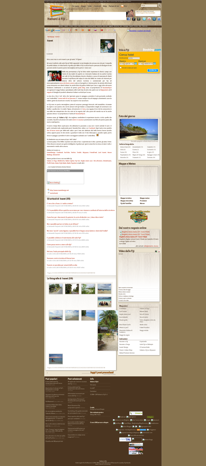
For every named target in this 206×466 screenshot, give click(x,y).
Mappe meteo (144, 198)
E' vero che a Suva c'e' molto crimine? (60, 204)
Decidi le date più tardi (129, 68)
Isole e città (105, 26)
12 (63, 273)
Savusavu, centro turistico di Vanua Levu (61, 258)
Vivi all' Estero (144, 314)
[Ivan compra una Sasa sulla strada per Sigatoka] (55, 293)
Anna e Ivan (124, 147)
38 (104, 368)
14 (66, 273)
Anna (84, 109)
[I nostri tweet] (144, 20)
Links (90, 6)
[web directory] (136, 444)
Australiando (123, 317)
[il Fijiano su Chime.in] (138, 20)
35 (99, 368)
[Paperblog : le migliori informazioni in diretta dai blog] (125, 439)
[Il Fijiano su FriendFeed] (159, 20)
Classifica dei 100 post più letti (54, 441)
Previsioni (143, 201)
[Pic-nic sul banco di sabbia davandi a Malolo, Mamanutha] (103, 306)
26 (84, 273)
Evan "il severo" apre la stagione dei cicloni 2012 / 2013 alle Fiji (55, 430)
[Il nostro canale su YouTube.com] (159, 251)
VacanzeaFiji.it (107, 88)
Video (140, 26)
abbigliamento (148, 246)
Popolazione (124, 155)
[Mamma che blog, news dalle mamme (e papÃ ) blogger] (141, 416)
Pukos (99, 414)
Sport (121, 26)
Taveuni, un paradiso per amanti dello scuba (62, 265)
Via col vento (144, 317)
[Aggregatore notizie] (131, 416)
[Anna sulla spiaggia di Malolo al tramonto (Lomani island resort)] (55, 363)
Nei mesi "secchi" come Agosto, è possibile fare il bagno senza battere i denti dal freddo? (77, 231)
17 (70, 273)
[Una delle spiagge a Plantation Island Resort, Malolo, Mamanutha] (87, 320)
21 (76, 273)
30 (91, 273)
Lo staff (92, 388)
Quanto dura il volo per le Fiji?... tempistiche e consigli (55, 389)
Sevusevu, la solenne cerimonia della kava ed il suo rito (55, 395)
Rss (125, 6)
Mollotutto (61, 161)
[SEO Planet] (145, 426)
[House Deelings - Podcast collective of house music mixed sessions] (53, 183)
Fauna (122, 152)
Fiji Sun (77, 161)
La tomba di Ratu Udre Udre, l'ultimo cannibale (54, 405)
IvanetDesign (51, 152)
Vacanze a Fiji (123, 341)
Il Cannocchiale (144, 347)
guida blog (81, 88)
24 (81, 273)
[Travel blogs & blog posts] (141, 429)
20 (75, 273)
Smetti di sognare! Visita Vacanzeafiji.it (145, 13)
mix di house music (53, 130)
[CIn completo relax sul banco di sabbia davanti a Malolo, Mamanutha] (103, 293)
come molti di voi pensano (67, 98)
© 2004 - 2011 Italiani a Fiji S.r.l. (99, 394)
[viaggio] (147, 420)
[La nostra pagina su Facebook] (128, 20)
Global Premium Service (126, 353)
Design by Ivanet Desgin (97, 409)
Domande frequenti (92, 26)
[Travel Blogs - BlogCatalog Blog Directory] (134, 423)
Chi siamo (75, 6)
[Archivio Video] (156, 251)
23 (79, 273)
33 (96, 368)
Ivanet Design (123, 347)
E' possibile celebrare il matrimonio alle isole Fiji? (64, 238)
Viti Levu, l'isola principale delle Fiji (59, 251)
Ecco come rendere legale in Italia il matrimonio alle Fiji (76, 422)
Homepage (50, 37)
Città (122, 149)
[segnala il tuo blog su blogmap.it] (129, 432)
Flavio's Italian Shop (125, 350)
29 (89, 273)
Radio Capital (70, 161)
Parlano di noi (114, 6)
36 (101, 368)
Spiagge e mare (152, 155)
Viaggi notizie (144, 330)
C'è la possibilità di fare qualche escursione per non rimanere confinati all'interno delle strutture (81, 210)
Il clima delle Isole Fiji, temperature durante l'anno (54, 382)
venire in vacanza (77, 120)
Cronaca (71, 26)
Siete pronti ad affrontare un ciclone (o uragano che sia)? (76, 429)
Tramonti (135, 157)
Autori (57, 37)
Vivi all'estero (98, 161)
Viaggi (83, 6)
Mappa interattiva (127, 201)
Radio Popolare (72, 163)
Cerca (153, 70)
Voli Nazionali (50, 401)
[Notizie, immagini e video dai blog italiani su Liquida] (137, 439)
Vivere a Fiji (144, 26)
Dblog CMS (93, 414)
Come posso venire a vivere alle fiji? (59, 245)
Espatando (143, 341)
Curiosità (84, 26)
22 (78, 273)
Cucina (75, 26)
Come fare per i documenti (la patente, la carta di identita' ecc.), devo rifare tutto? (75, 217)
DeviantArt (56, 155)
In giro (149, 152)
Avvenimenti (137, 147)
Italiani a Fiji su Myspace (147, 350)
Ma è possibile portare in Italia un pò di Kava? (62, 224)
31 (92, 273)
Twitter (73, 152)
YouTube (67, 152)
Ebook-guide (123, 320)
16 (69, 273)
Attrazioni (61, 26)
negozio (49, 92)
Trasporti (131, 26)
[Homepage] (57, 18)
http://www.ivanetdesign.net (59, 190)
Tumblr (79, 152)
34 (97, 368)
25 (83, 273)
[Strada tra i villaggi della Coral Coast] (71, 293)
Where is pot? (123, 327)
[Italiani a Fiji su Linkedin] (154, 20)
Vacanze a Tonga (124, 344)
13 (65, 273)
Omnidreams (107, 161)
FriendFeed (93, 152)
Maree (142, 203)
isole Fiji (142, 11)
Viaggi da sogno (124, 335)
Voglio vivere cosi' (87, 161)
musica (156, 246)
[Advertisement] (98, 15)
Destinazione (123, 58)
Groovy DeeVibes (64, 170)
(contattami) (54, 193)
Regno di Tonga (137, 155)
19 (73, 273)
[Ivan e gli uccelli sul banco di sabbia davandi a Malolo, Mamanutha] (71, 320)
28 (88, 273)
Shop (105, 6)
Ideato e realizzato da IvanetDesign (103, 464)
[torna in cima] (46, 373)
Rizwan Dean (144, 311)
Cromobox (122, 308)
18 (72, 273)
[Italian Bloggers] (126, 426)
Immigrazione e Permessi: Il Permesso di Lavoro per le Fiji (76, 400)
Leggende (111, 26)
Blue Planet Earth (125, 325)
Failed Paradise (144, 327)
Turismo (136, 26)
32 (94, 273)
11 (62, 273)
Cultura (79, 26)
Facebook (92, 128)
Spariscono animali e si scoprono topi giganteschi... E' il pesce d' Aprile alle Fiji (55, 418)
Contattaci (93, 391)
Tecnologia (125, 26)
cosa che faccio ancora (67, 83)
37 (102, 368)
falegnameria (104, 90)
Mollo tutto (143, 325)
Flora (134, 152)
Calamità (66, 26)
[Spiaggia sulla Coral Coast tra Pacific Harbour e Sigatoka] (87, 293)
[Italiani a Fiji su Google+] (133, 20)
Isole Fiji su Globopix (146, 344)
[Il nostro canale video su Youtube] (149, 20)
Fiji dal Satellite (126, 203)
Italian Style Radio (60, 163)
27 (86, 273)
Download (99, 26)
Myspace (85, 152)
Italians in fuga (52, 161)
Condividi (97, 6)
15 (67, 273)
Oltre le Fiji (116, 26)
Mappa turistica (126, 198)
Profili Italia (50, 163)
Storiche (123, 157)
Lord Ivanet (102, 152)
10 (61, 273)
